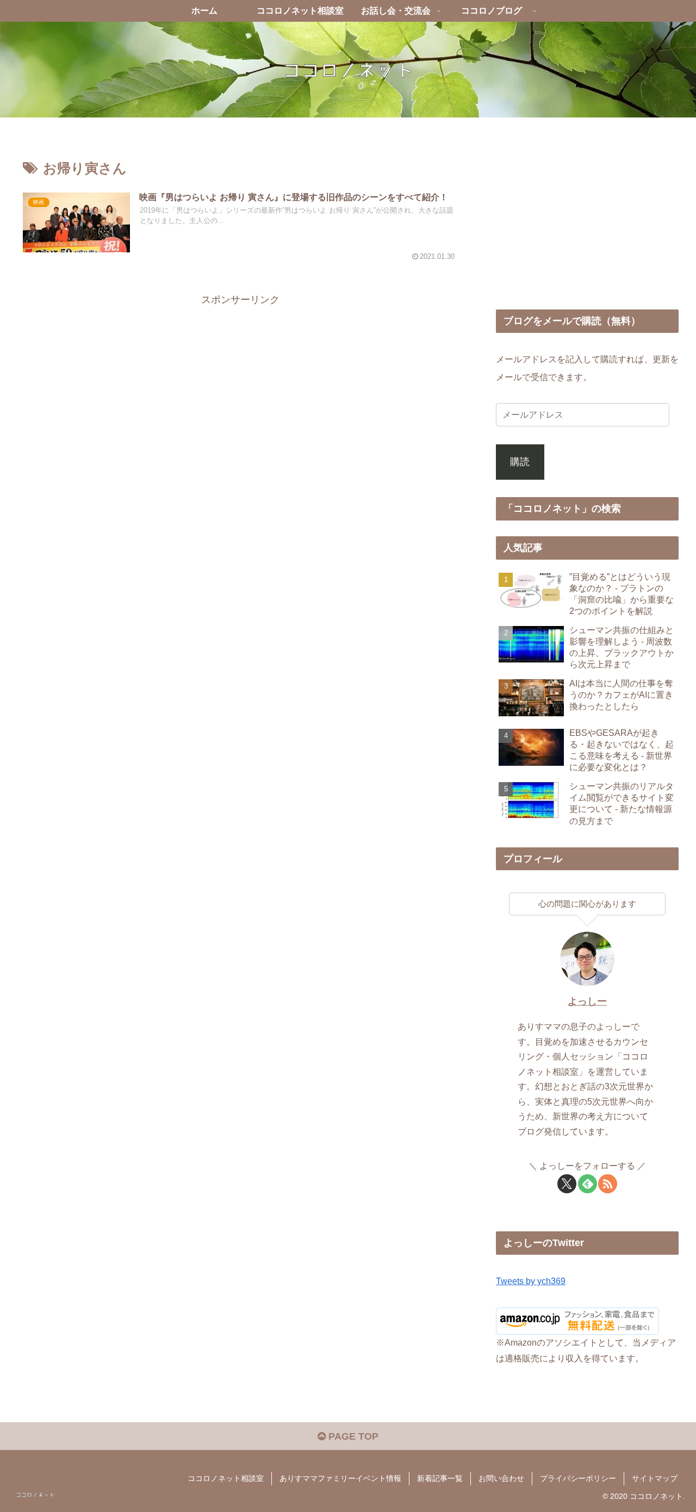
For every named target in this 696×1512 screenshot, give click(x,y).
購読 (520, 461)
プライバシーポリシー (578, 1478)
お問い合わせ (501, 1478)
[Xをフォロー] (566, 1183)
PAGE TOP (352, 1436)
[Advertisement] (240, 384)
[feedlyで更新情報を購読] (587, 1183)
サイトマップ (655, 1478)
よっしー (587, 1001)
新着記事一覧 (440, 1478)
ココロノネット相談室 (226, 1478)
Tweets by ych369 (531, 1281)
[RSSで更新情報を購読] (607, 1183)
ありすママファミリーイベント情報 (340, 1478)
